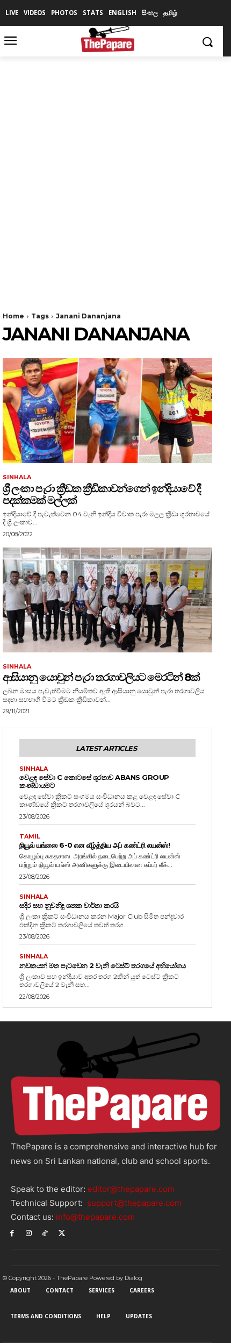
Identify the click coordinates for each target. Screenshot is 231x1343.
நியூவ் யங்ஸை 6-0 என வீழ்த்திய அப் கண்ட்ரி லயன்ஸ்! (94, 845)
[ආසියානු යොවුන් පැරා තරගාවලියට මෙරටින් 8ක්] (107, 600)
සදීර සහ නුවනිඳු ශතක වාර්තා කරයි (69, 905)
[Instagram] (28, 1232)
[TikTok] (45, 1232)
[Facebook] (12, 1232)
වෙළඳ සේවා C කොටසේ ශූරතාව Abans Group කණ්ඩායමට (94, 781)
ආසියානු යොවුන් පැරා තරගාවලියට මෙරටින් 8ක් (101, 677)
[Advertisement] (115, 177)
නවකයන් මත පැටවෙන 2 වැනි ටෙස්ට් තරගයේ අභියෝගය (102, 965)
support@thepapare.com (134, 1203)
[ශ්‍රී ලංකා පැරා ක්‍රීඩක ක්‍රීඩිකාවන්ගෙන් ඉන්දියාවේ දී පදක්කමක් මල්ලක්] (107, 410)
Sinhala (17, 477)
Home (13, 316)
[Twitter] (61, 1232)
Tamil (29, 836)
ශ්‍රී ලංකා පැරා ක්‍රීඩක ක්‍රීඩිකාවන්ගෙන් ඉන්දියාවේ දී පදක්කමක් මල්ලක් (101, 494)
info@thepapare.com (95, 1217)
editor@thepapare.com (131, 1189)
